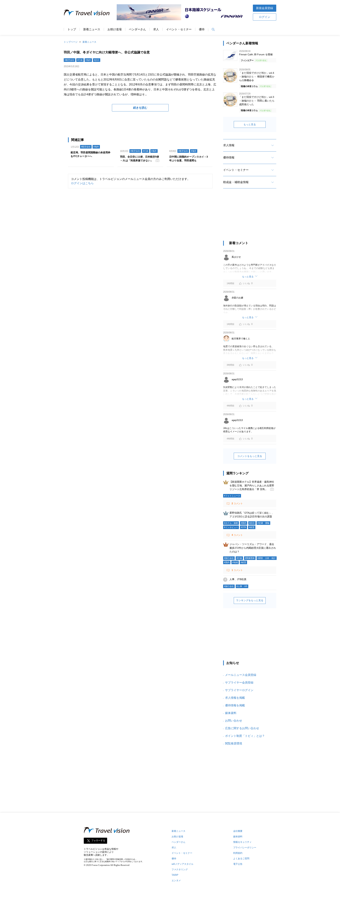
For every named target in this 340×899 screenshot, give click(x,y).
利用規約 (237, 853)
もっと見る (249, 124)
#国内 (243, 523)
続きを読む (140, 107)
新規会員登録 (264, 8)
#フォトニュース (232, 496)
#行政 (80, 60)
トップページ (71, 42)
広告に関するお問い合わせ (242, 728)
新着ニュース (91, 29)
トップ (71, 29)
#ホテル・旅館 (231, 523)
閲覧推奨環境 (233, 743)
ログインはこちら (82, 183)
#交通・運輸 (263, 523)
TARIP (175, 875)
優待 (202, 29)
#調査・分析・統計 (266, 558)
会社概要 (237, 831)
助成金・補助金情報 (236, 182)
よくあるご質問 (241, 858)
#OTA (243, 527)
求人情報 (228, 145)
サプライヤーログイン (239, 690)
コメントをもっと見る (249, 456)
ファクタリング (180, 869)
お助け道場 (114, 29)
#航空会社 (69, 60)
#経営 (251, 527)
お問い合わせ (233, 720)
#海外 (88, 60)
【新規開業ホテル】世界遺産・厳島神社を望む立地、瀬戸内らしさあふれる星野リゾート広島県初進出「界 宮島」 (252, 485)
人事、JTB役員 (238, 579)
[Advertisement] (249, 218)
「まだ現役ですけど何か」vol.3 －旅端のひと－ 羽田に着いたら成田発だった (256, 101)
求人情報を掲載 (235, 697)
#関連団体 (250, 558)
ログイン (264, 16)
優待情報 (228, 157)
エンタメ (176, 880)
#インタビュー (231, 527)
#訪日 (96, 60)
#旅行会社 (229, 558)
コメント (237, 503)
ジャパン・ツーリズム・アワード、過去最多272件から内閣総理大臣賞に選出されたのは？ (253, 548)
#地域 (235, 562)
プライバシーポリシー (244, 847)
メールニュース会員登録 (240, 674)
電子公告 (237, 864)
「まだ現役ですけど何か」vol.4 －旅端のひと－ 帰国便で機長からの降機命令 (256, 76)
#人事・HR (242, 586)
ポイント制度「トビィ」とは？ (245, 735)
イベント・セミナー (179, 29)
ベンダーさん (137, 29)
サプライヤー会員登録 (239, 682)
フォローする (98, 840)
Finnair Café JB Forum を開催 (256, 54)
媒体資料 (230, 712)
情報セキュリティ (242, 842)
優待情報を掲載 (235, 705)
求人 (156, 29)
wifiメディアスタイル (182, 864)
